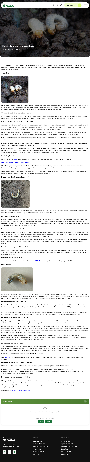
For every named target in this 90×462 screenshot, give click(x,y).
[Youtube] (14, 452)
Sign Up (48, 421)
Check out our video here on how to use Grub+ (15, 162)
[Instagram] (9, 452)
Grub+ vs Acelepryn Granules (20, 390)
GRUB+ (15, 159)
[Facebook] (5, 452)
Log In (41, 421)
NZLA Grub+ (37, 261)
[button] (85, 5)
